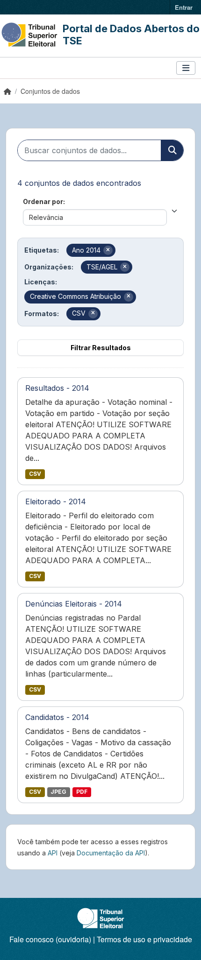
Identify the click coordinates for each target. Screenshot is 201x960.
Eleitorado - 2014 (55, 501)
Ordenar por (43, 201)
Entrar (184, 7)
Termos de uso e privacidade (144, 939)
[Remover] (108, 250)
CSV (35, 473)
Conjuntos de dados (50, 91)
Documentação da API (111, 853)
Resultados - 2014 (57, 388)
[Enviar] (172, 150)
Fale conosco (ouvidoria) (50, 939)
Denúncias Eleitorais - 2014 (73, 603)
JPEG (58, 791)
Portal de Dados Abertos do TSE (131, 34)
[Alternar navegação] (185, 68)
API (52, 853)
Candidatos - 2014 (57, 717)
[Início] (7, 91)
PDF (81, 791)
